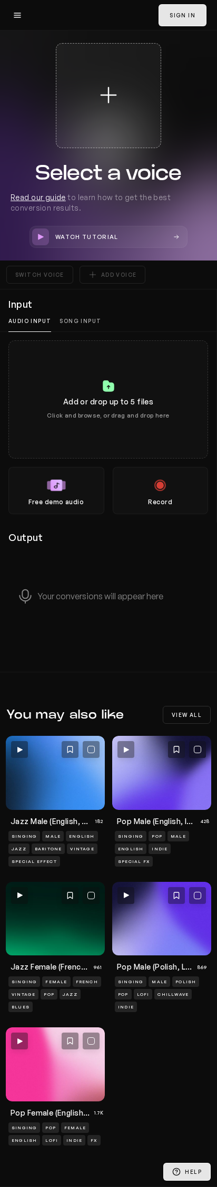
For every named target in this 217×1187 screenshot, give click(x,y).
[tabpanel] (108, 427)
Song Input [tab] (80, 321)
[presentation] (108, 427)
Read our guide (38, 197)
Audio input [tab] (29, 321)
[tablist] (108, 321)
